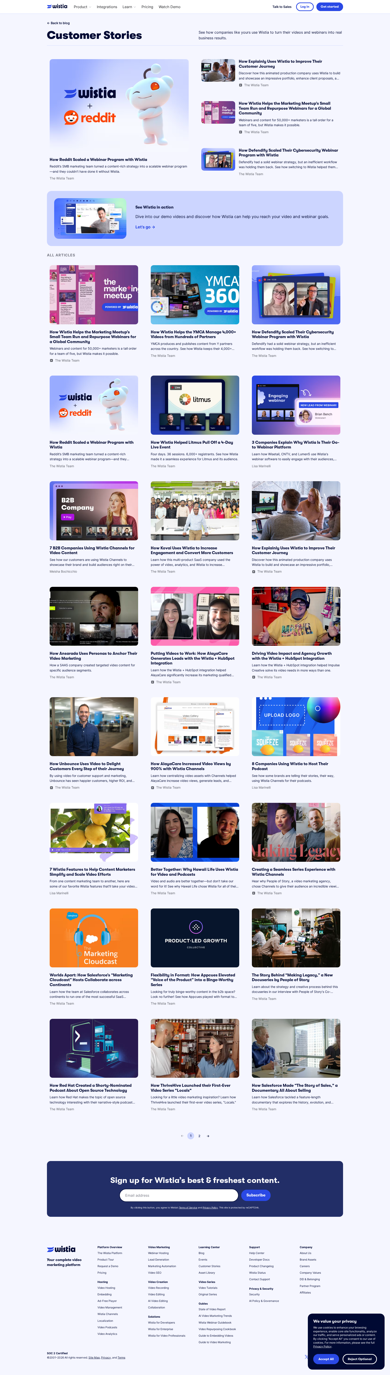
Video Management (110, 1307)
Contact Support (259, 1279)
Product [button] (80, 7)
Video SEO (154, 1272)
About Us (305, 1253)
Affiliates (305, 1292)
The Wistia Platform (110, 1253)
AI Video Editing (158, 1301)
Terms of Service (188, 1207)
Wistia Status (257, 1272)
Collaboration (156, 1307)
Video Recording (158, 1287)
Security (254, 1294)
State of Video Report (212, 1309)
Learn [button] (127, 7)
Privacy (106, 1357)
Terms (121, 1357)
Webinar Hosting (158, 1253)
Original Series (208, 1294)
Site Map (94, 1357)
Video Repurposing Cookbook (217, 1329)
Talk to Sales (282, 7)
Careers (305, 1266)
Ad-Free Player (107, 1301)
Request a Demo (108, 1266)
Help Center (256, 1253)
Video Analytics (107, 1334)
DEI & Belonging (310, 1279)
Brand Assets (308, 1259)
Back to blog (58, 23)
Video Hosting (106, 1287)
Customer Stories (209, 1266)
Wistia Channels (108, 1314)
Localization (105, 1320)
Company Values (310, 1272)
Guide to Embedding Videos (216, 1335)
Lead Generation (158, 1259)
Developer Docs (259, 1259)
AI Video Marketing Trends (215, 1315)
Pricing (147, 7)
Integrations (107, 7)
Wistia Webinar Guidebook (215, 1322)
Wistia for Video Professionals (166, 1335)
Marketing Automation (162, 1266)
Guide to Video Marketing (215, 1342)
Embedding (104, 1294)
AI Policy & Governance (264, 1301)
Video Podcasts (107, 1327)
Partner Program (310, 1286)
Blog (201, 1253)
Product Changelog (261, 1266)
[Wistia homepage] (58, 7)
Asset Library (207, 1272)
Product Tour (106, 1259)
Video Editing (156, 1294)
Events (203, 1259)
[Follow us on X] (307, 1357)
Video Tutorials (208, 1287)
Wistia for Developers (161, 1322)
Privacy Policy (210, 1207)
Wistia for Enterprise (160, 1329)
